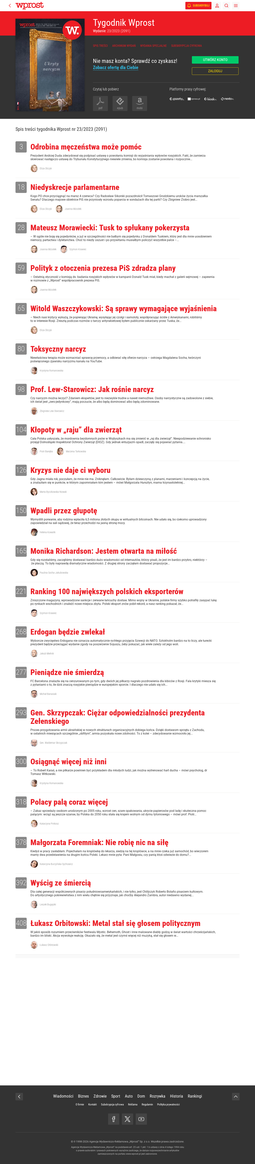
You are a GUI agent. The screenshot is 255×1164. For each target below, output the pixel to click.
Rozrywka (157, 1096)
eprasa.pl (193, 99)
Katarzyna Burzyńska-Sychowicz (56, 864)
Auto (129, 1096)
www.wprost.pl (133, 1154)
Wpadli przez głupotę (63, 510)
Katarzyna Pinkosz (49, 823)
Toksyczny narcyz (58, 349)
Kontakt (92, 1104)
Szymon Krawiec (77, 249)
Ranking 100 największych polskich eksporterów (106, 591)
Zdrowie (100, 1096)
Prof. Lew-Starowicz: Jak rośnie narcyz (92, 389)
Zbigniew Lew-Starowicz (52, 410)
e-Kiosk (210, 99)
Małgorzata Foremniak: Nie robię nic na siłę (99, 842)
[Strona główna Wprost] (29, 5)
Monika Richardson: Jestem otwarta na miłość (103, 551)
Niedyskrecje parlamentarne (74, 187)
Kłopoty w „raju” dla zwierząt (76, 430)
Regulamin (147, 1104)
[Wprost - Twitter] (127, 1119)
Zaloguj (215, 71)
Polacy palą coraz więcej (69, 802)
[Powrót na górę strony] (236, 1096)
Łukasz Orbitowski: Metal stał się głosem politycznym (115, 923)
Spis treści (100, 46)
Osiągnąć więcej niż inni (68, 761)
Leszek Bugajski (48, 904)
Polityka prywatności (168, 1104)
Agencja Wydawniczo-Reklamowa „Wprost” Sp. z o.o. (119, 1141)
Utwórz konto (215, 59)
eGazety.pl (177, 99)
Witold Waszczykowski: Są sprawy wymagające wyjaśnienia (123, 308)
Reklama (132, 1104)
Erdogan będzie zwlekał (67, 632)
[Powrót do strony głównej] (19, 1096)
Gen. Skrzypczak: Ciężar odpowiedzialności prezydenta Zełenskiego (117, 717)
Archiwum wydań (124, 46)
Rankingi (195, 1096)
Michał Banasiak (48, 693)
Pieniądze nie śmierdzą (67, 672)
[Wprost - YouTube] (141, 1119)
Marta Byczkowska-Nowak (53, 491)
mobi (140, 108)
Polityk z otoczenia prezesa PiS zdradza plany (103, 268)
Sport (115, 1096)
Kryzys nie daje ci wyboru (70, 470)
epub (120, 108)
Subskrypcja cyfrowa (186, 46)
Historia (176, 1096)
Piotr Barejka (46, 451)
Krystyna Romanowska (51, 370)
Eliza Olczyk (46, 168)
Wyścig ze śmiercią (60, 883)
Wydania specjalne (153, 46)
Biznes (83, 1096)
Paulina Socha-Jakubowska (54, 572)
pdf (100, 108)
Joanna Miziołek (73, 208)
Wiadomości (63, 1096)
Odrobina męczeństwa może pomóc (86, 147)
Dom (141, 1096)
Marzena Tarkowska (76, 451)
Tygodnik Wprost (124, 22)
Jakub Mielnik (47, 653)
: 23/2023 (111, 31)
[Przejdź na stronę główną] (10, 5)
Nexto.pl (227, 99)
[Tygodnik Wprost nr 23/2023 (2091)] (50, 65)
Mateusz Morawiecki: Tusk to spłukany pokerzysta (109, 227)
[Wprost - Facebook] (113, 1119)
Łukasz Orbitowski (49, 944)
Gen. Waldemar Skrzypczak (53, 742)
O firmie (80, 1104)
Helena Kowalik (47, 532)
